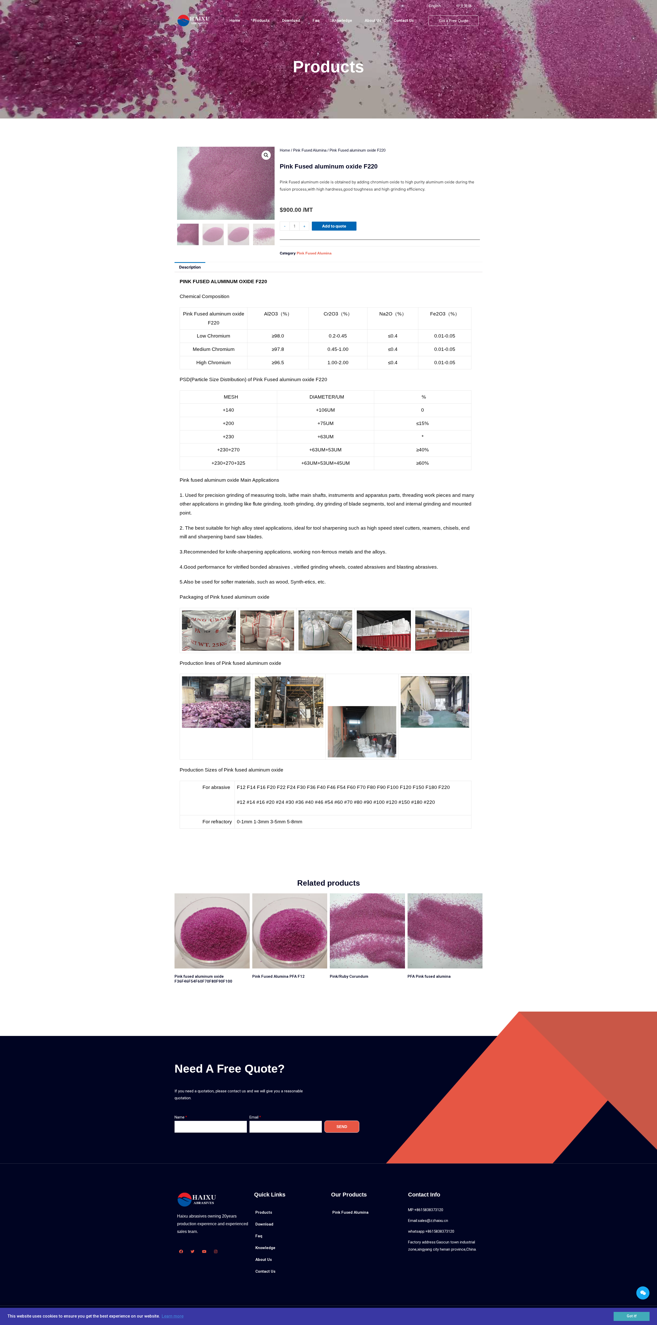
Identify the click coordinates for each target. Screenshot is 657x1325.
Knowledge (342, 20)
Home (234, 20)
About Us (373, 20)
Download (291, 20)
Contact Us (404, 20)
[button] (435, 6)
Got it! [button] (632, 1316)
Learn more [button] (172, 1316)
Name (180, 1117)
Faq (316, 20)
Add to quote (334, 226)
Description (190, 267)
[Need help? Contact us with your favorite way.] (642, 1293)
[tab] (190, 267)
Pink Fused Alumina (309, 150)
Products (261, 20)
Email (253, 1117)
